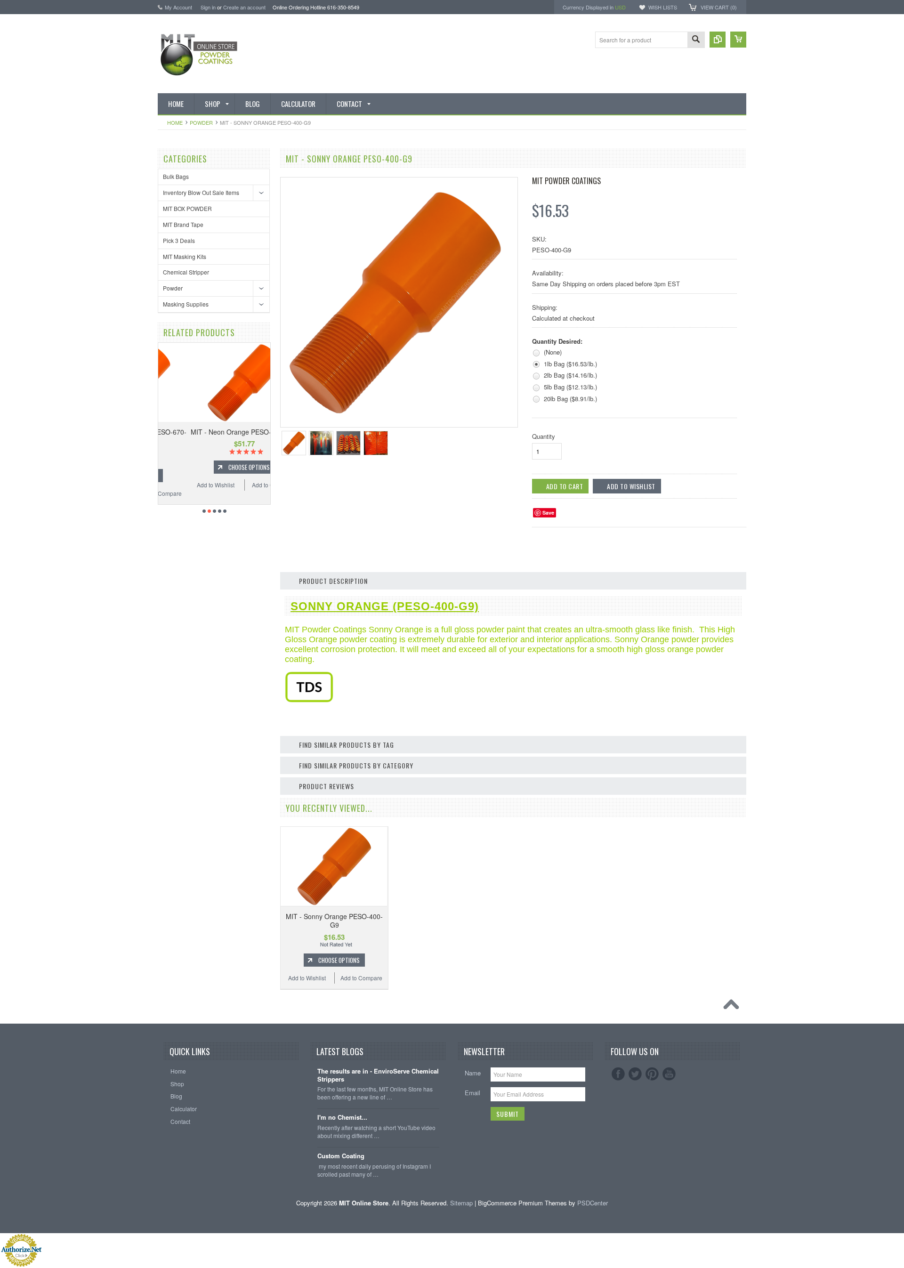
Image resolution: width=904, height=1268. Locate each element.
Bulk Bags (176, 176)
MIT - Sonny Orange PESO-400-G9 (334, 920)
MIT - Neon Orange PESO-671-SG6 (214, 431)
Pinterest (652, 1074)
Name (473, 1072)
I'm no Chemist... (342, 1118)
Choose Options (219, 467)
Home (175, 122)
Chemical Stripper (186, 272)
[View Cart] (738, 40)
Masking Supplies (186, 304)
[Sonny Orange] (309, 699)
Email (472, 1092)
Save (548, 512)
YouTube (669, 1074)
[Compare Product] (718, 40)
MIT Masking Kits (184, 256)
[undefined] (394, 413)
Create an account (244, 7)
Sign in (208, 7)
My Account (178, 7)
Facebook (618, 1074)
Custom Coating (340, 1156)
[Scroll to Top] (733, 1006)
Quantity (543, 436)
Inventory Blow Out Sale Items (201, 192)
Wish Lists (662, 7)
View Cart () (719, 7)
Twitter (635, 1074)
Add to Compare (243, 485)
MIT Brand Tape (183, 224)
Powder (201, 122)
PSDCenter (592, 1202)
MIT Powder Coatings (566, 180)
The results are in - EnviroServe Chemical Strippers (378, 1075)
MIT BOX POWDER (187, 208)
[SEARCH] (695, 40)
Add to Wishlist (185, 485)
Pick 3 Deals (179, 240)
